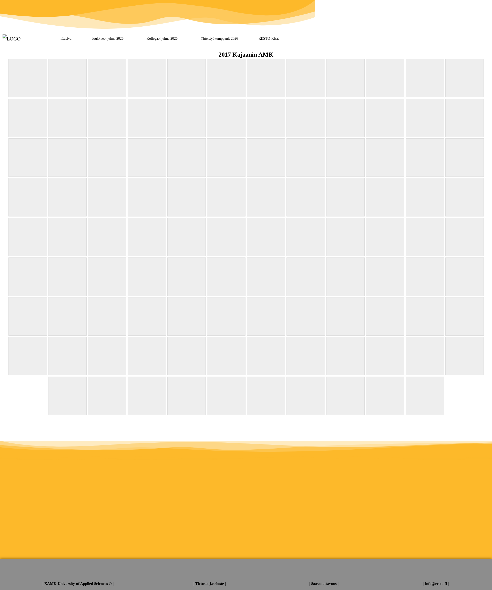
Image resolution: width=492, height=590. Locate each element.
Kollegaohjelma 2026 (162, 38)
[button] (109, 38)
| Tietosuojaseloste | (209, 584)
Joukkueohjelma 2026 (108, 38)
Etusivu (65, 38)
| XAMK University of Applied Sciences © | (78, 584)
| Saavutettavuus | (324, 584)
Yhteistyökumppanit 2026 (219, 38)
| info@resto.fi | (436, 584)
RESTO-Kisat (269, 38)
